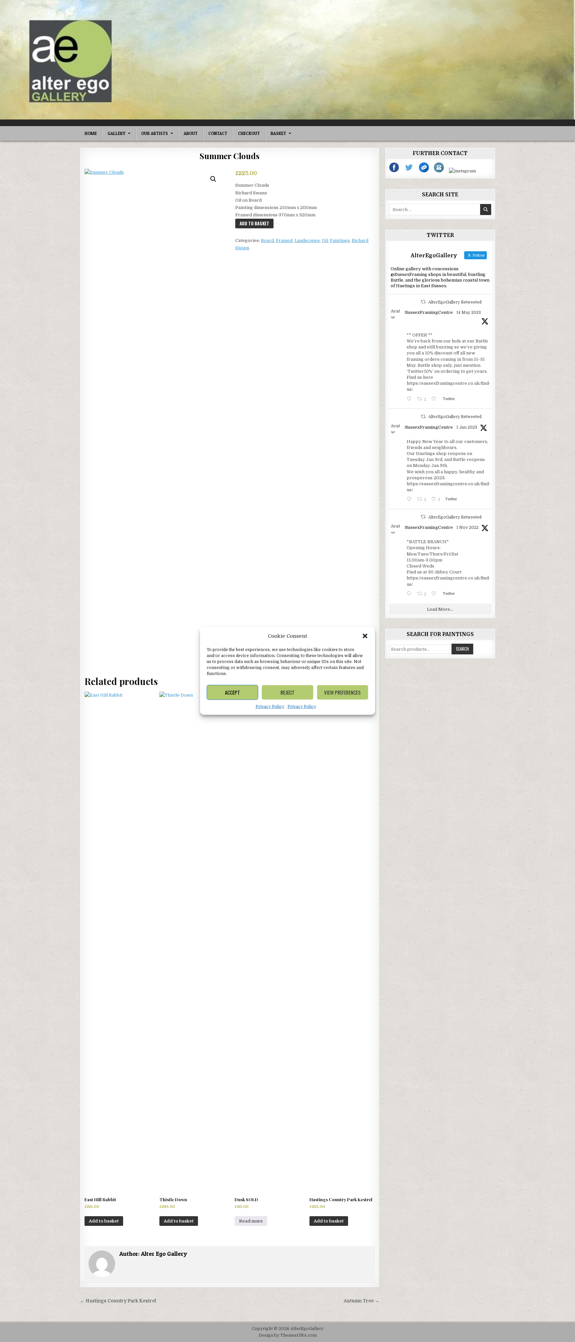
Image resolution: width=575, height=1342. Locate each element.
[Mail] (424, 170)
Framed (284, 240)
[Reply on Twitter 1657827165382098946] (410, 399)
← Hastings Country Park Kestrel (118, 1300)
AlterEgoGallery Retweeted (454, 302)
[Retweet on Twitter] (423, 301)
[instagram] (462, 170)
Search (462, 648)
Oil (325, 240)
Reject (287, 692)
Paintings (340, 240)
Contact (217, 133)
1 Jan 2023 (467, 427)
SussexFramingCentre (429, 312)
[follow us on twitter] (409, 170)
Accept (232, 692)
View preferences (342, 692)
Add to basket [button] (104, 1221)
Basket (278, 133)
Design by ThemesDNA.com (288, 1335)
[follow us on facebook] (394, 170)
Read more (251, 1221)
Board (267, 240)
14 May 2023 (469, 312)
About (191, 133)
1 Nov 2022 (468, 527)
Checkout (249, 133)
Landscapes (307, 240)
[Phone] (439, 170)
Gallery (116, 133)
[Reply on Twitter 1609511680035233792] (410, 500)
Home (91, 133)
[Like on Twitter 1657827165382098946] (435, 399)
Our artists (154, 133)
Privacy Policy (270, 706)
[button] (365, 636)
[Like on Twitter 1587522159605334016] (435, 594)
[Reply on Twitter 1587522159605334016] (410, 594)
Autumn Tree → (361, 1300)
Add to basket (254, 223)
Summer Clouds (229, 155)
